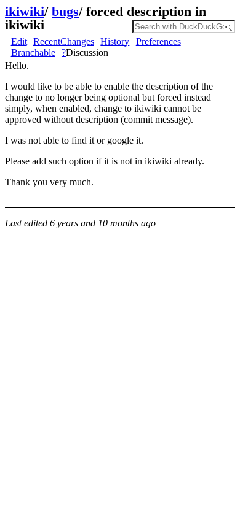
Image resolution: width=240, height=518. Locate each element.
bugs (65, 11)
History (114, 41)
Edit (19, 41)
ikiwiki (24, 11)
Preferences (158, 41)
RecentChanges (63, 41)
